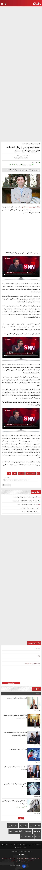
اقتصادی (13, 845)
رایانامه (38, 656)
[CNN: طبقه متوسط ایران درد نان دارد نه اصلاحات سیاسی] (33, 720)
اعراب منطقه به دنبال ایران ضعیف (17, 698)
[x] (6, 485)
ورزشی (3, 845)
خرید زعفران (27, 831)
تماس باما (23, 851)
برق (38, 473)
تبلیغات (12, 851)
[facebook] (3, 485)
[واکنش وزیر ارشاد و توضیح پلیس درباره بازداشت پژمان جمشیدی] (33, 737)
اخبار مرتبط (35, 492)
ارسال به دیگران (27, 165)
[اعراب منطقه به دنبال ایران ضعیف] (33, 703)
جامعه (8, 845)
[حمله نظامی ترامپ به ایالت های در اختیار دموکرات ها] (33, 806)
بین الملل (24, 845)
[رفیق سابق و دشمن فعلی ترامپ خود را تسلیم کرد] (33, 771)
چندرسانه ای (18, 847)
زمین (9, 473)
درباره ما (29, 851)
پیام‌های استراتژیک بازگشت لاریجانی (30, 512)
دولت (14, 473)
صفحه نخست (37, 845)
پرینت (19, 165)
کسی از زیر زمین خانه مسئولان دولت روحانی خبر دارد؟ (26, 501)
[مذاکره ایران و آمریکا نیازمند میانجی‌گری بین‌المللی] (33, 788)
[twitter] (20, 855)
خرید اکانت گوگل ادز (27, 837)
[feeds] (18, 855)
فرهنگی (19, 845)
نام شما (38, 649)
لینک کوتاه (6, 478)
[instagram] (24, 855)
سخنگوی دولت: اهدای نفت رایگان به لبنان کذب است (26, 497)
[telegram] (9, 485)
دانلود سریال (23, 826)
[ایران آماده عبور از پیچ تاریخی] (33, 754)
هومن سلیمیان (21, 807)
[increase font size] (14, 164)
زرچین (11, 831)
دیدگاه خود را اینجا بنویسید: (32, 663)
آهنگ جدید (18, 831)
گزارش (38, 693)
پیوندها (17, 851)
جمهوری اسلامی (30, 473)
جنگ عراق (20, 473)
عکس (24, 847)
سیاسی (31, 845)
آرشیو (21, 818)
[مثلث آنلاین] (37, 3)
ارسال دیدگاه (11, 683)
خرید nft (37, 837)
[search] (5, 4)
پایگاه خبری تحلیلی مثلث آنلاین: (30, 207)
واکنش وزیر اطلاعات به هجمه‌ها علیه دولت (28, 504)
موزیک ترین (37, 831)
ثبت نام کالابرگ (12, 826)
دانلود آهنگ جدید (34, 826)
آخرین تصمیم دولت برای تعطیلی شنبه (29, 508)
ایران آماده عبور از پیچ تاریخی (18, 749)
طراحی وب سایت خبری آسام (15, 866)
